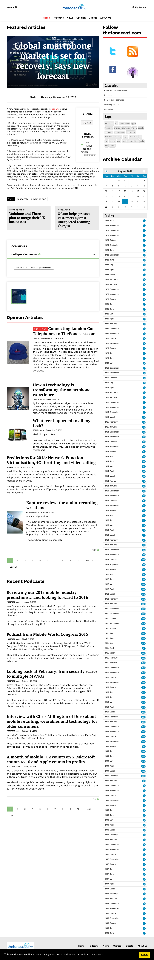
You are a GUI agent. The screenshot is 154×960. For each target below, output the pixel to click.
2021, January (111, 324)
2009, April (109, 766)
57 (144, 511)
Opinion (81, 17)
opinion (109, 123)
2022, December (112, 255)
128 (143, 697)
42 (144, 447)
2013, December (112, 491)
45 (144, 437)
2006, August (110, 923)
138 (143, 658)
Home (46, 17)
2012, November (112, 555)
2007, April (109, 884)
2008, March (110, 830)
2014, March (110, 476)
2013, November (112, 496)
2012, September (112, 565)
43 (144, 457)
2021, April (109, 319)
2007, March (110, 889)
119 (143, 624)
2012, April (109, 589)
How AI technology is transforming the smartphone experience (62, 389)
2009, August (110, 746)
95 (144, 545)
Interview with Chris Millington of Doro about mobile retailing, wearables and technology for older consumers (52, 721)
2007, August (110, 864)
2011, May (109, 643)
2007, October (111, 854)
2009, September (112, 741)
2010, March (110, 712)
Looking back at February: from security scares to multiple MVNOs (52, 674)
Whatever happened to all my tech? (61, 423)
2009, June (109, 756)
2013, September (112, 505)
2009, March (110, 771)
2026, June (109, 220)
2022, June (109, 260)
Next (88, 560)
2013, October (111, 501)
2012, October (111, 560)
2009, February (111, 776)
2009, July (109, 751)
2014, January (111, 486)
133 (143, 584)
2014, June (109, 461)
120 (143, 638)
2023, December (112, 230)
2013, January (111, 545)
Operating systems (111, 105)
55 (144, 471)
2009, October (111, 736)
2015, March (110, 417)
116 (143, 663)
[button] (12, 7)
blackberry (130, 132)
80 (144, 579)
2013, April (109, 530)
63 (144, 476)
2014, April (109, 471)
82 (144, 648)
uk (116, 123)
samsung (109, 132)
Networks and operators (114, 100)
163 (143, 771)
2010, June (109, 697)
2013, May (109, 525)
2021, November (112, 294)
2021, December (112, 289)
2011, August (110, 628)
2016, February (111, 393)
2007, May (109, 879)
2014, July (109, 456)
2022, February (111, 279)
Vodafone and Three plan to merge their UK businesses (27, 216)
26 (144, 427)
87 (144, 555)
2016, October (111, 378)
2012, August (110, 569)
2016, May (109, 383)
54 (144, 442)
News (70, 17)
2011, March (110, 653)
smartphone (38, 198)
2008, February (111, 835)
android (117, 128)
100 (143, 589)
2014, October (111, 442)
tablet (124, 141)
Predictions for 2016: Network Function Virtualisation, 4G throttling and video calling (51, 460)
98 (144, 565)
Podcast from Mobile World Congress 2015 (47, 634)
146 (143, 732)
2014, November (112, 437)
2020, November (112, 334)
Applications (109, 109)
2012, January (111, 604)
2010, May (109, 702)
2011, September (112, 623)
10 (78, 560)
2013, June (109, 520)
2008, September (112, 800)
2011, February (111, 658)
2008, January (111, 840)
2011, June (109, 638)
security (118, 137)
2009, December (112, 727)
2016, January (111, 397)
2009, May (109, 761)
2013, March (110, 535)
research (22, 198)
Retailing (108, 95)
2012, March (110, 594)
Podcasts (58, 17)
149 (143, 736)
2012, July (109, 574)
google (141, 128)
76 (144, 506)
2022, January (111, 284)
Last (12, 567)
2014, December (112, 432)
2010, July (109, 692)
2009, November (112, 732)
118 (143, 668)
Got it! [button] (144, 954)
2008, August (110, 805)
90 (144, 628)
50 (144, 461)
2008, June (109, 815)
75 (144, 515)
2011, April (109, 648)
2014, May (109, 466)
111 (143, 687)
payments (126, 128)
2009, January (111, 781)
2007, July (109, 869)
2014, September (112, 446)
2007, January (111, 899)
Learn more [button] (97, 954)
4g (106, 141)
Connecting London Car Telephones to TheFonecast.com (64, 331)
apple (133, 123)
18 (144, 422)
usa (118, 141)
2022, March (110, 275)
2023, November (112, 235)
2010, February (111, 717)
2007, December (112, 844)
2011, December (112, 609)
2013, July (109, 515)
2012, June (109, 579)
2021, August (110, 299)
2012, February (111, 599)
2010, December (112, 668)
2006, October (111, 913)
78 (144, 481)
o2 (140, 137)
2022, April (109, 270)
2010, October (111, 677)
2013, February (111, 540)
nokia (134, 128)
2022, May (109, 265)
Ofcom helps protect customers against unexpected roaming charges (74, 218)
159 (143, 751)
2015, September (112, 412)
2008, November (112, 790)
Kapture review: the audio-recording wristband (62, 505)
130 (143, 619)
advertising (133, 141)
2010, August (110, 687)
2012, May (109, 584)
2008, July (109, 810)
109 (143, 614)
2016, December (112, 368)
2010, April (109, 707)
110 (143, 594)
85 (144, 486)
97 (144, 540)
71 (144, 501)
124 (143, 633)
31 (144, 452)
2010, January (111, 722)
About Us (105, 17)
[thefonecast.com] (75, 7)
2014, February (111, 481)
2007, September (112, 859)
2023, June (109, 250)
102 (143, 560)
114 (143, 702)
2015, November (112, 407)
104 (143, 712)
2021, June (109, 309)
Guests (93, 17)
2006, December (112, 904)
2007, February (111, 894)
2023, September (112, 245)
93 (144, 746)
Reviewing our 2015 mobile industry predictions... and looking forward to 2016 (47, 595)
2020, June (109, 358)
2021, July (109, 304)
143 (143, 722)
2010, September (112, 682)
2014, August (110, 451)
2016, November (112, 373)
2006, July (109, 928)
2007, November (112, 849)
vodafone (109, 137)
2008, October (111, 795)
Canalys (55, 109)
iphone (112, 141)
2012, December (112, 550)
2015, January (111, 427)
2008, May (109, 820)
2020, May (109, 363)
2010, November (112, 673)
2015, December (112, 402)
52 (144, 466)
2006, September (112, 918)
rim (106, 146)
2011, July (109, 633)
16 (144, 417)
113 (143, 599)
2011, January (111, 663)
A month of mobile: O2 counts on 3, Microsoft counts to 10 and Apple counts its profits (51, 759)
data (142, 141)
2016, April (109, 388)
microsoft (133, 137)
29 (144, 781)
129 (143, 604)
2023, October (111, 240)
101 (143, 653)
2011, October (111, 618)
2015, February (111, 422)
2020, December (112, 329)
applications (124, 123)
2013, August (110, 510)
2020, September (112, 343)
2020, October (111, 338)
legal (125, 137)
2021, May (109, 314)
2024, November (112, 225)
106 (143, 609)
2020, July (109, 353)
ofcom (112, 146)
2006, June (109, 933)
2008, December (112, 786)
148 (143, 741)
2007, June (109, 874)
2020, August (110, 348)
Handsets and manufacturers (116, 91)
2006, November (112, 908)
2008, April (109, 825)
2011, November (112, 614)
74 (144, 530)
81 (144, 550)
